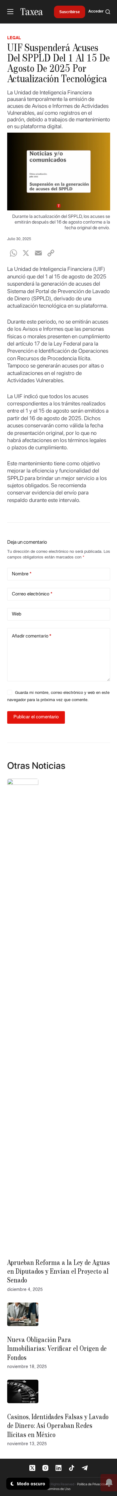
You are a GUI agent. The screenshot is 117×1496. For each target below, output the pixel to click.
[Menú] (10, 11)
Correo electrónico (32, 594)
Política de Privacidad (92, 1484)
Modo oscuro (30, 1484)
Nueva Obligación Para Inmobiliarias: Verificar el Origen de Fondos (57, 1349)
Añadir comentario (31, 636)
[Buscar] (107, 11)
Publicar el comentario (36, 717)
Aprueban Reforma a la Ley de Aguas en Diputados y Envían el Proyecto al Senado (58, 1272)
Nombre (22, 574)
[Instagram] (45, 1468)
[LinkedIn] (58, 1468)
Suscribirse (69, 12)
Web (16, 614)
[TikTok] (72, 1468)
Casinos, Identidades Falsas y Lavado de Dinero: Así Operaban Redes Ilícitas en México (58, 1426)
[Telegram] (85, 1468)
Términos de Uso (58, 1489)
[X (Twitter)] (32, 1468)
